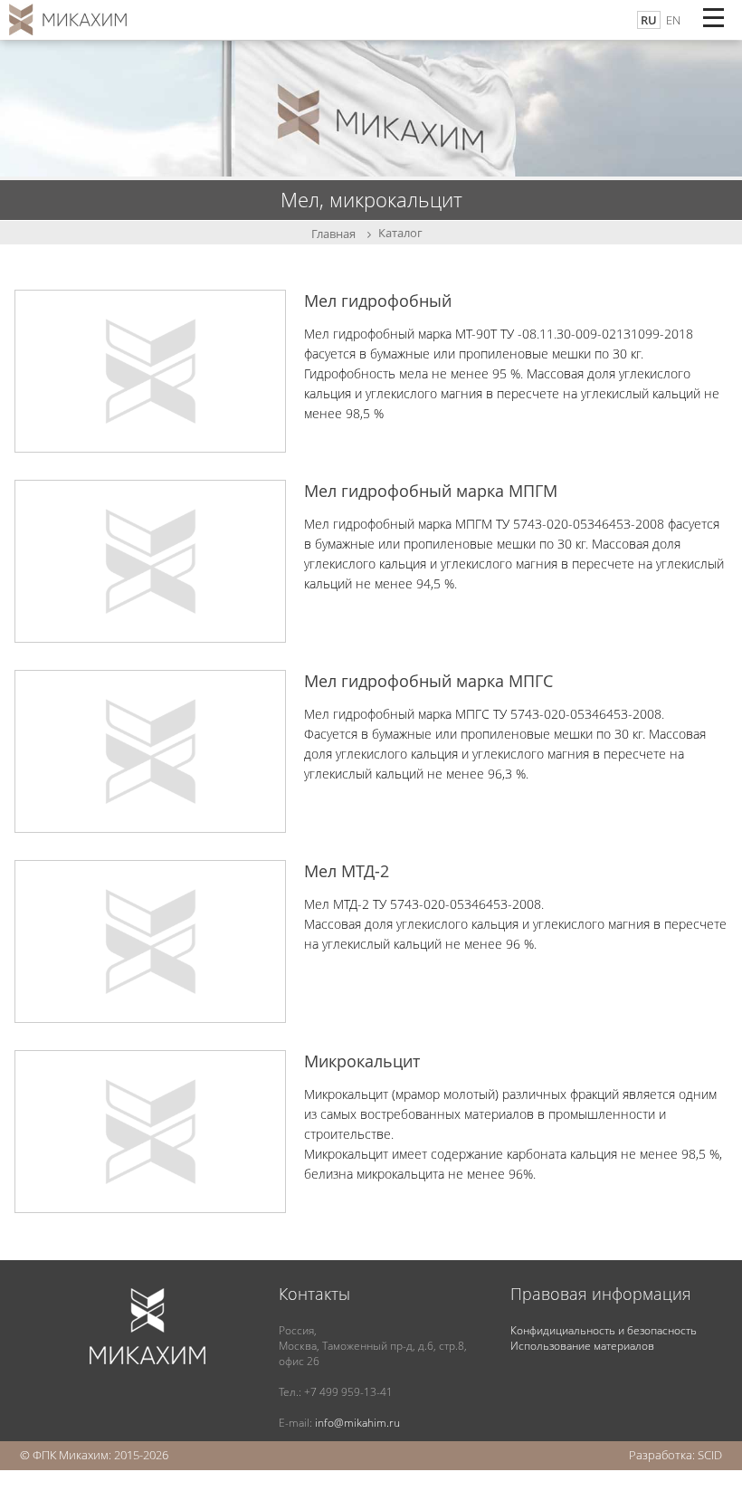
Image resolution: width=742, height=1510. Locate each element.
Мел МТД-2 (346, 871)
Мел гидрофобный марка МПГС (428, 681)
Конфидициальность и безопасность (603, 1330)
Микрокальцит (362, 1061)
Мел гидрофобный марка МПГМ (430, 491)
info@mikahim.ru (357, 1422)
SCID (710, 1455)
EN (673, 20)
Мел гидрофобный (378, 300)
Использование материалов (582, 1345)
